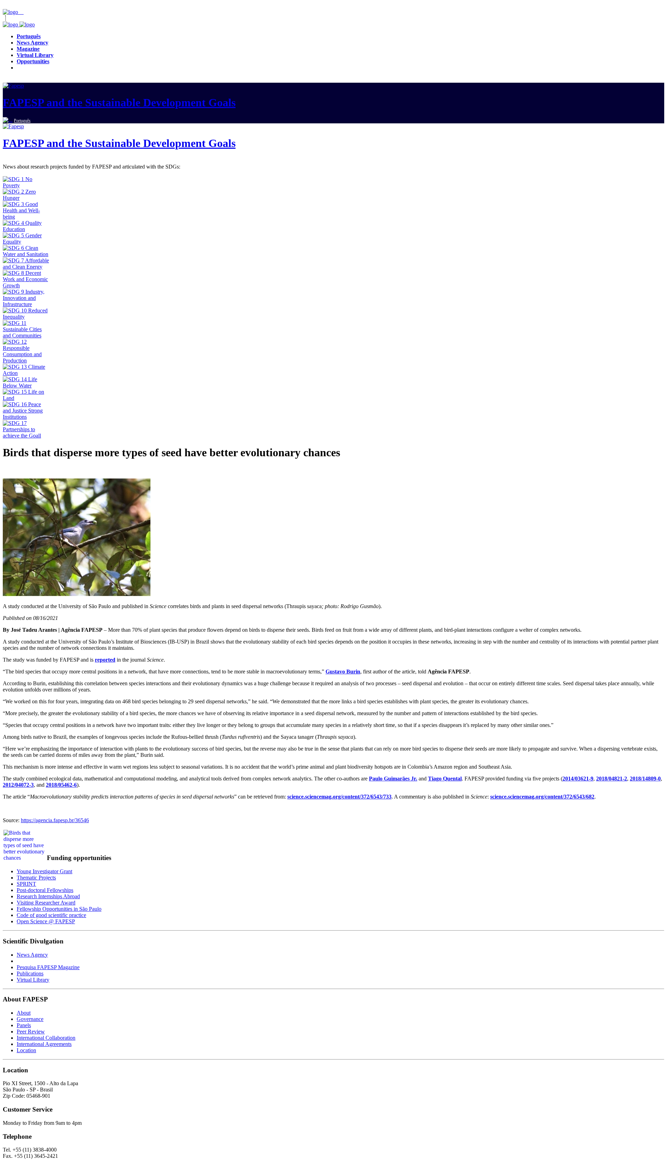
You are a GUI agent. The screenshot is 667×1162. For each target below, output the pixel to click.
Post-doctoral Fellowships (45, 890)
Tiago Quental (445, 779)
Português (22, 120)
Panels (24, 1025)
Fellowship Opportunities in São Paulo (59, 909)
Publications (30, 973)
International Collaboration (46, 1038)
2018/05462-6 (61, 785)
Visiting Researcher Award (46, 903)
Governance (30, 1019)
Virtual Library (33, 980)
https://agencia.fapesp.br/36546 (55, 820)
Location (26, 1050)
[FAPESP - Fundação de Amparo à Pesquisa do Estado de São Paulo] (11, 12)
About (24, 1013)
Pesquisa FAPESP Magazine (48, 967)
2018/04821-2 (611, 779)
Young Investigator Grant (44, 871)
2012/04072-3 (18, 785)
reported (105, 660)
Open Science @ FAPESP (46, 921)
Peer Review (31, 1031)
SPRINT (26, 884)
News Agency (32, 955)
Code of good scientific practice (51, 915)
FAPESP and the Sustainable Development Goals (119, 102)
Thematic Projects (36, 878)
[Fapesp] (19, 24)
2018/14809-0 (645, 779)
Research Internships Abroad (48, 896)
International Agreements (44, 1044)
